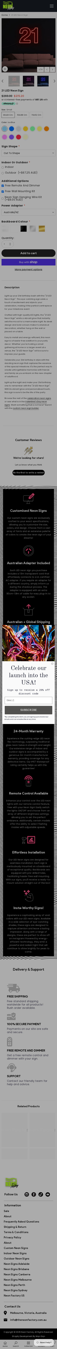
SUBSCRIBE (28, 710)
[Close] (52, 663)
